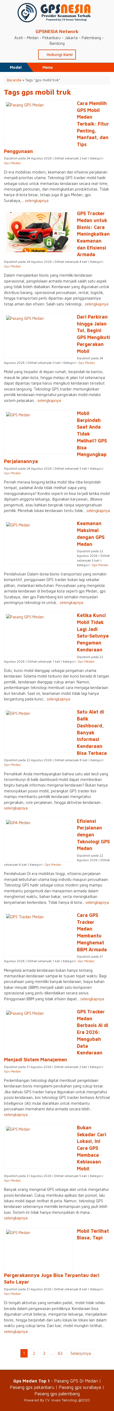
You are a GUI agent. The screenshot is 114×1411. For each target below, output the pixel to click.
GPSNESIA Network (57, 31)
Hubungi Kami (59, 54)
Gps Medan (12, 163)
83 (60, 1353)
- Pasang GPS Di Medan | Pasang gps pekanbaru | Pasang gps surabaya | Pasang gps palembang (57, 1387)
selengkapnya (37, 200)
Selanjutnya (81, 1353)
